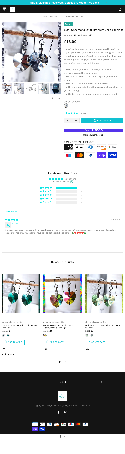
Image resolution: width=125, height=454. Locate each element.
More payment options (94, 135)
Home (45, 16)
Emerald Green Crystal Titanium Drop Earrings (19, 326)
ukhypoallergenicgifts (12, 9)
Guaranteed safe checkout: (79, 142)
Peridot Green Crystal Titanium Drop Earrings (102, 326)
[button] (72, 113)
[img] (11, 220)
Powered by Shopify (82, 405)
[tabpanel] (21, 314)
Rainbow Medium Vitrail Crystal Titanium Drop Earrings (58, 326)
